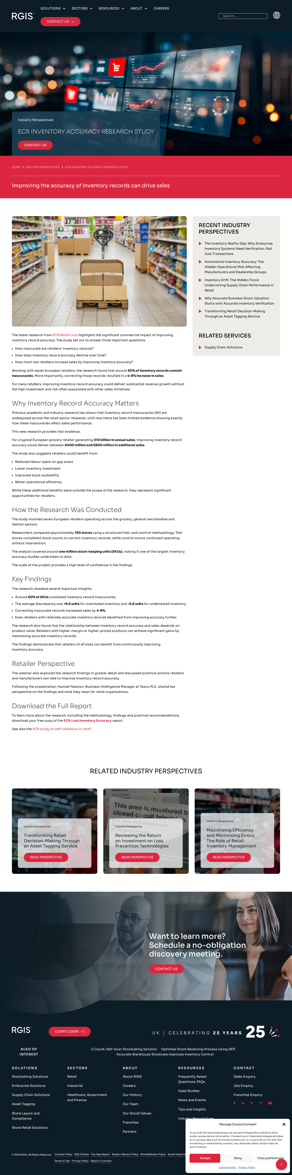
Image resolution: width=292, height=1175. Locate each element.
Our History (132, 1095)
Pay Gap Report (100, 1154)
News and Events (192, 1100)
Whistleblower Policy (153, 1154)
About (136, 8)
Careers (161, 8)
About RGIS (132, 1076)
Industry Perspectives (43, 167)
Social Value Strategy (180, 1154)
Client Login (67, 1031)
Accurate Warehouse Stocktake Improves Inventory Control (165, 1054)
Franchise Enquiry (248, 1095)
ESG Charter (81, 1154)
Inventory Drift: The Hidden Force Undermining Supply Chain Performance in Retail (239, 285)
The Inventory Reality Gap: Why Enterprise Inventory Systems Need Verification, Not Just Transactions (239, 248)
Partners (129, 1132)
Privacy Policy (246, 1167)
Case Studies (189, 1091)
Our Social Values (137, 1113)
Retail (72, 1076)
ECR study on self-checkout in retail (62, 729)
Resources (109, 8)
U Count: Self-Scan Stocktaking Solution (124, 1049)
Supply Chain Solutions (224, 347)
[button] (284, 1124)
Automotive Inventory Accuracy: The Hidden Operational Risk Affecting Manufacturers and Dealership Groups (235, 267)
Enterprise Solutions (28, 1086)
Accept (205, 1158)
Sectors (80, 8)
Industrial (75, 1086)
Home (16, 167)
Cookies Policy (227, 1167)
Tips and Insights (192, 1109)
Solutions (51, 8)
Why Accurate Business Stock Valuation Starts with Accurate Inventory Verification (239, 301)
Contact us (35, 145)
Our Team (130, 1104)
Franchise (130, 1122)
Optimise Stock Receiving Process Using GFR (198, 1049)
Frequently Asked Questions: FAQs (192, 1079)
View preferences (270, 1158)
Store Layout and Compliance (26, 1116)
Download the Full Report (52, 706)
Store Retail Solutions (30, 1128)
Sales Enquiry (244, 1076)
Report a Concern (101, 1160)
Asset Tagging (23, 1104)
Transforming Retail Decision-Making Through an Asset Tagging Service (235, 313)
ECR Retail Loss (65, 335)
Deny (238, 1158)
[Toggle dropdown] (64, 8)
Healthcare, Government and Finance (87, 1097)
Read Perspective (46, 857)
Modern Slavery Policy (125, 1154)
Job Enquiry (243, 1086)
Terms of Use (62, 1160)
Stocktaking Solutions (30, 1076)
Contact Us (166, 969)
